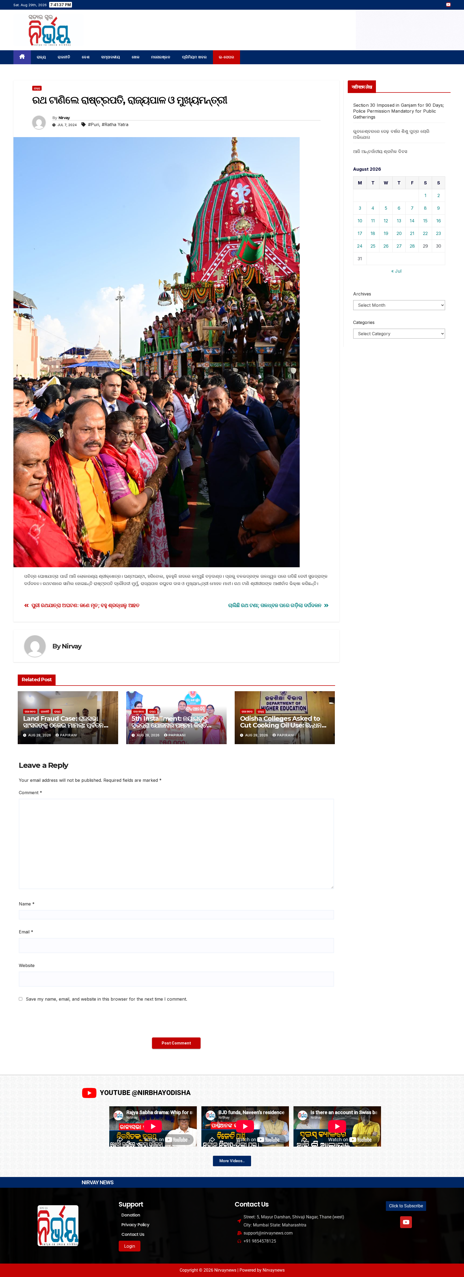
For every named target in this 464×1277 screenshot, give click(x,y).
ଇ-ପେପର (226, 57)
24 (360, 246)
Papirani (68, 735)
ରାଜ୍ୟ (41, 57)
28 (412, 246)
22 (425, 233)
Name (27, 904)
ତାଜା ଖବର (30, 711)
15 (425, 220)
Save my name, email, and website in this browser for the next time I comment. (106, 999)
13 (399, 220)
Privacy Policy (135, 1225)
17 (360, 233)
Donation (130, 1215)
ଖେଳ (135, 57)
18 (373, 233)
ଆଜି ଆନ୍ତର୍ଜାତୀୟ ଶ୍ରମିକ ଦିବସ (380, 151)
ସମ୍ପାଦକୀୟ (110, 57)
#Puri (93, 124)
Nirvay (64, 117)
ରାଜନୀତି (64, 57)
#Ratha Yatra (115, 124)
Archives (362, 294)
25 (373, 246)
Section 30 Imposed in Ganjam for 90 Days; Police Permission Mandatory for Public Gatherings (398, 111)
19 (386, 233)
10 (360, 220)
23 (438, 233)
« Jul (396, 271)
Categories (364, 322)
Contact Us (132, 1234)
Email (26, 931)
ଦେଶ (85, 57)
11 (373, 220)
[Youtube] (406, 1222)
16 (438, 220)
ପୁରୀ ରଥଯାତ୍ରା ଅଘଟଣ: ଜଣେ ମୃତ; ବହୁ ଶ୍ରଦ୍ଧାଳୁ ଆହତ (85, 605)
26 (386, 246)
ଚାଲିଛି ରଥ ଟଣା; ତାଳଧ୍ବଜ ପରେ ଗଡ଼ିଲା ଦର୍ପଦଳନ (274, 605)
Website (27, 965)
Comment (30, 792)
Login (129, 1246)
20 (399, 233)
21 (412, 233)
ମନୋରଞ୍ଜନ (160, 57)
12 (386, 220)
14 (412, 220)
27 (399, 246)
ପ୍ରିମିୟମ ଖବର (194, 57)
